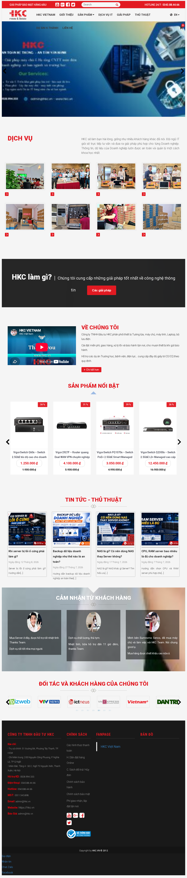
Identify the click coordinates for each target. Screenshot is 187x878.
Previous (4, 71)
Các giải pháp (101, 290)
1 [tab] (77, 710)
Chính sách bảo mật (78, 794)
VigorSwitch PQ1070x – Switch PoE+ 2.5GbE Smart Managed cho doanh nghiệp (115, 457)
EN (175, 14)
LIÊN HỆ (67, 28)
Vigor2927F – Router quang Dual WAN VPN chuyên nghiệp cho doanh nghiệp (72, 457)
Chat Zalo (8, 867)
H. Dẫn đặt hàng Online (76, 760)
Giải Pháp (124, 14)
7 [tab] (110, 710)
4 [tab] (93, 710)
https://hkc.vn (26, 807)
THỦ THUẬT (142, 14)
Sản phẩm (85, 14)
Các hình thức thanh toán (78, 748)
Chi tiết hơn (92, 369)
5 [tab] (99, 710)
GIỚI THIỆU (66, 14)
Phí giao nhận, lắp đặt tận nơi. (77, 803)
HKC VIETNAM (45, 14)
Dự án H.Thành (47, 28)
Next (182, 71)
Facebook (7, 872)
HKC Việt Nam (110, 746)
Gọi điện (6, 856)
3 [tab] (88, 710)
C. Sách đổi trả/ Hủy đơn (78, 772)
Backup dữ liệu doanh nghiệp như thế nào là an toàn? (69, 556)
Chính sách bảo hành (76, 784)
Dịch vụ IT (105, 14)
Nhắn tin (6, 861)
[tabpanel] (20, 702)
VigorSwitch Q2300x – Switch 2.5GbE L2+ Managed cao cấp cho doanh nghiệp (157, 457)
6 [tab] (104, 710)
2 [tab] (82, 710)
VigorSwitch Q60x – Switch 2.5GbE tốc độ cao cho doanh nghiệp (29, 457)
